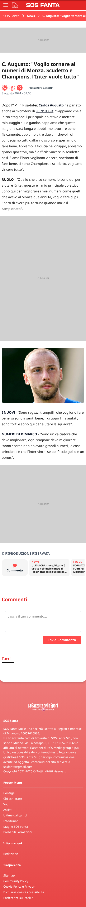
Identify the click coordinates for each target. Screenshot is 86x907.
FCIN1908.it (44, 111)
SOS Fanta (11, 16)
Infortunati (11, 821)
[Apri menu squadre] (15, 5)
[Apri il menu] (5, 5)
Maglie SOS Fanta (15, 827)
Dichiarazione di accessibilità (23, 892)
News (31, 16)
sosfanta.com (21, 738)
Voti (6, 804)
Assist (7, 810)
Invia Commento (62, 640)
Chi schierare (12, 799)
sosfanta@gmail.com (18, 767)
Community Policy (15, 881)
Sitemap (9, 875)
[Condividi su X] (20, 88)
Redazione (10, 854)
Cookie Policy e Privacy (18, 886)
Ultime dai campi (15, 815)
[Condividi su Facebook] (12, 88)
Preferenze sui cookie (18, 898)
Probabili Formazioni (17, 832)
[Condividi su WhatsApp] (5, 88)
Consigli (9, 793)
